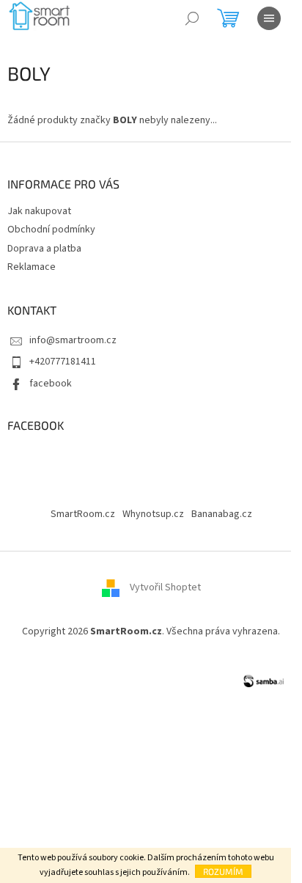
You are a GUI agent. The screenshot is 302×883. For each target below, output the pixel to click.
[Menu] (269, 18)
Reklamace (31, 267)
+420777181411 (62, 361)
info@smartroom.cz (73, 340)
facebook (50, 383)
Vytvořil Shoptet (165, 587)
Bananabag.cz (221, 514)
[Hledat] (192, 18)
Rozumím (223, 871)
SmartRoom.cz (83, 514)
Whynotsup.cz (153, 514)
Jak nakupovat (39, 211)
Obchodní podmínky (51, 229)
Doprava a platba (44, 248)
